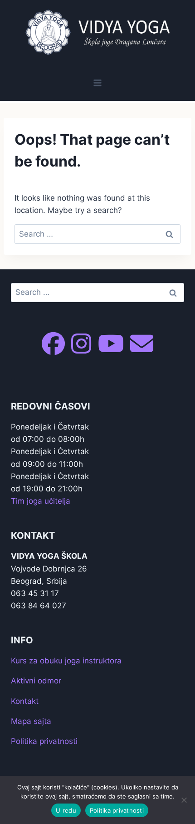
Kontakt (25, 701)
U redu (66, 810)
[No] (183, 799)
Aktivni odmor (36, 680)
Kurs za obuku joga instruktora (66, 660)
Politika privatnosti (44, 741)
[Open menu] (97, 83)
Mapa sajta (31, 721)
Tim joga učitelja (40, 501)
